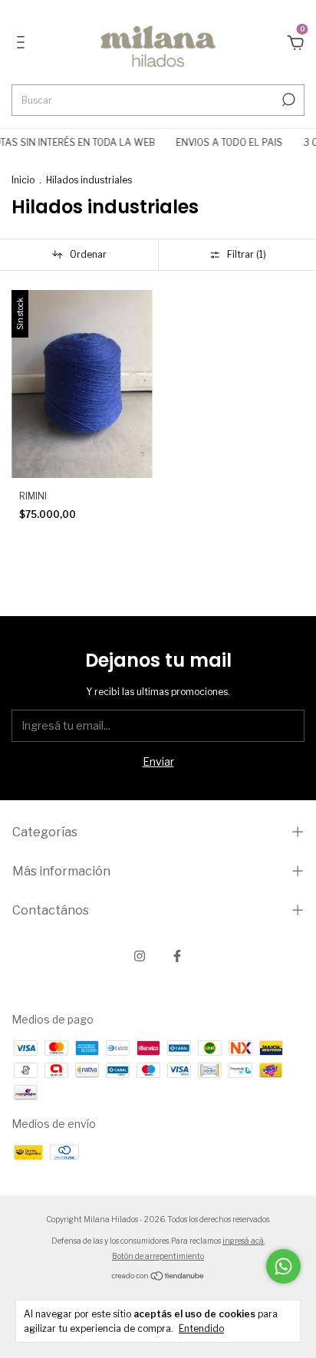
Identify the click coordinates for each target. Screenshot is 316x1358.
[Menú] (23, 44)
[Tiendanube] (158, 1277)
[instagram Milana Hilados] (139, 956)
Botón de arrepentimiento (158, 1256)
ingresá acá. (243, 1240)
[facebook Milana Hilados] (177, 956)
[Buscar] (287, 99)
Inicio (23, 180)
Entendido (201, 1328)
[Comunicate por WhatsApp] (283, 1266)
